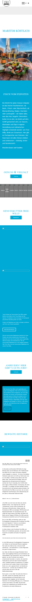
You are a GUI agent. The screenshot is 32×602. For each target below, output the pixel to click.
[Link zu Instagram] (28, 3)
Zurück (26, 461)
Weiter (29, 461)
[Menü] (22, 3)
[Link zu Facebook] (26, 3)
